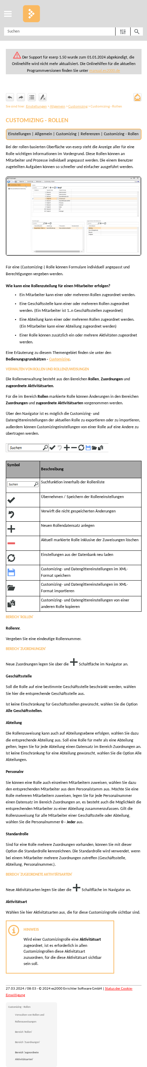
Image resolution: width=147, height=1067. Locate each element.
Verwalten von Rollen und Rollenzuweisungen (29, 1018)
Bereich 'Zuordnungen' (27, 1042)
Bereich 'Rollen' (23, 1032)
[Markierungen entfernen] (43, 97)
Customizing (78, 107)
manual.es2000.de (104, 71)
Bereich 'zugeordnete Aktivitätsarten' (27, 1056)
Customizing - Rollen (19, 1007)
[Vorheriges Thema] (10, 97)
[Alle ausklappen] (32, 97)
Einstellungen (36, 107)
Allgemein (57, 107)
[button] (123, 31)
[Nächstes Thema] (21, 97)
